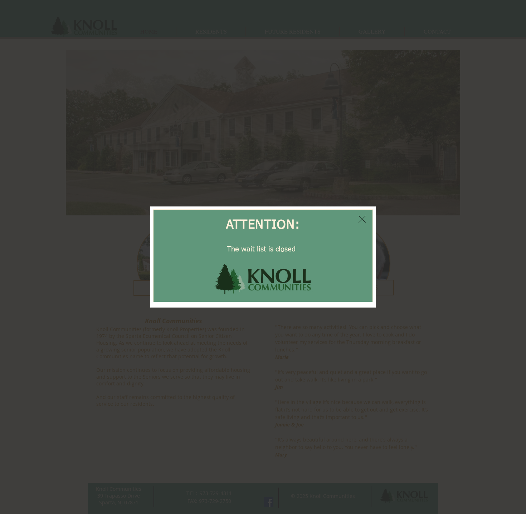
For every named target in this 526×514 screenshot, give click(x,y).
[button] (362, 219)
